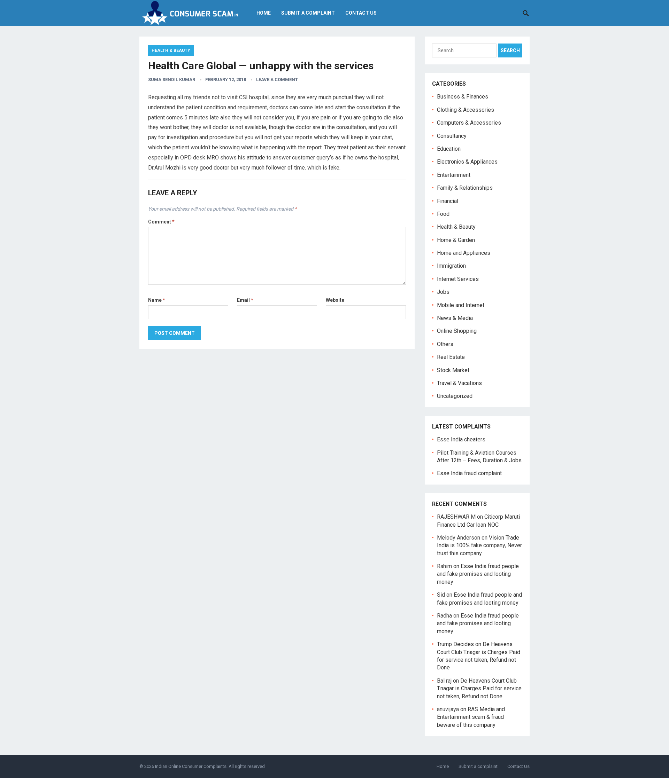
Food (443, 214)
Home (263, 13)
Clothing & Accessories (465, 110)
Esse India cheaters (461, 439)
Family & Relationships (465, 187)
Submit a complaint (308, 13)
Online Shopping (457, 331)
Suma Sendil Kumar (171, 79)
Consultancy (452, 136)
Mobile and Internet (460, 305)
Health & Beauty (171, 50)
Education (449, 149)
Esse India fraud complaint (469, 473)
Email (245, 300)
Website (335, 300)
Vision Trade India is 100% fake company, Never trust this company (479, 545)
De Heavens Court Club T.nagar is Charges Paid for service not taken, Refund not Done (479, 688)
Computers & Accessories (469, 122)
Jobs (443, 292)
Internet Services (458, 279)
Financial (447, 201)
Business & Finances (462, 96)
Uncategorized (454, 396)
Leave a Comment (277, 79)
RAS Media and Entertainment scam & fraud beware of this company (471, 717)
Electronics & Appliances (467, 161)
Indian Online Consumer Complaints (190, 766)
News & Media (455, 318)
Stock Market (453, 370)
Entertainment (453, 175)
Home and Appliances (463, 253)
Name (156, 300)
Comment (161, 222)
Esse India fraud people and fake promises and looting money (478, 574)
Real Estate (451, 357)
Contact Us (361, 13)
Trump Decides (455, 644)
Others (445, 344)
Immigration (451, 265)
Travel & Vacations (459, 383)
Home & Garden (456, 240)
